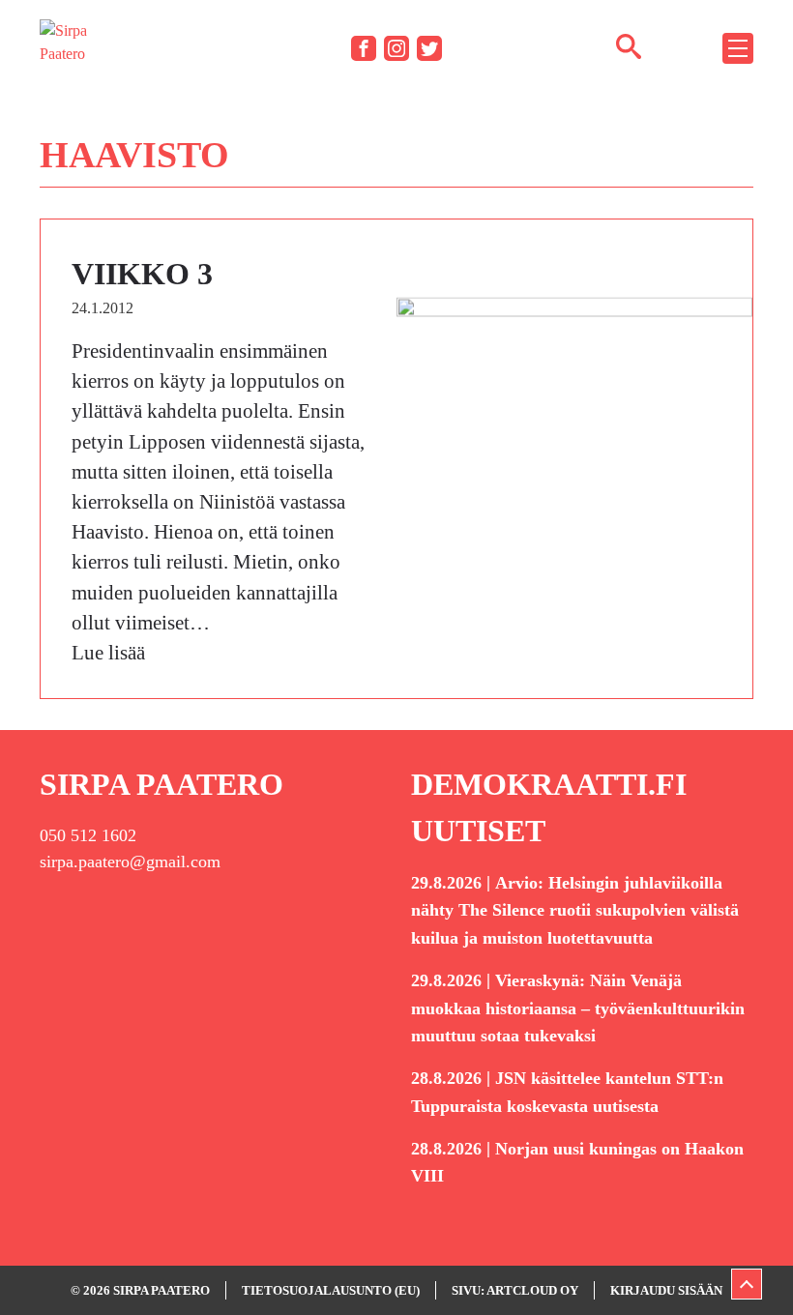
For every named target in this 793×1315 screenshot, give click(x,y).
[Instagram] (396, 48)
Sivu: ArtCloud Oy (515, 1290)
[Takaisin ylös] (746, 1284)
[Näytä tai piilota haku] (628, 45)
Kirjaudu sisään (666, 1290)
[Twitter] (429, 48)
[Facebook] (363, 48)
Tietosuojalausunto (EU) (331, 1290)
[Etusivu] (69, 47)
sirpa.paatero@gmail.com (130, 861)
